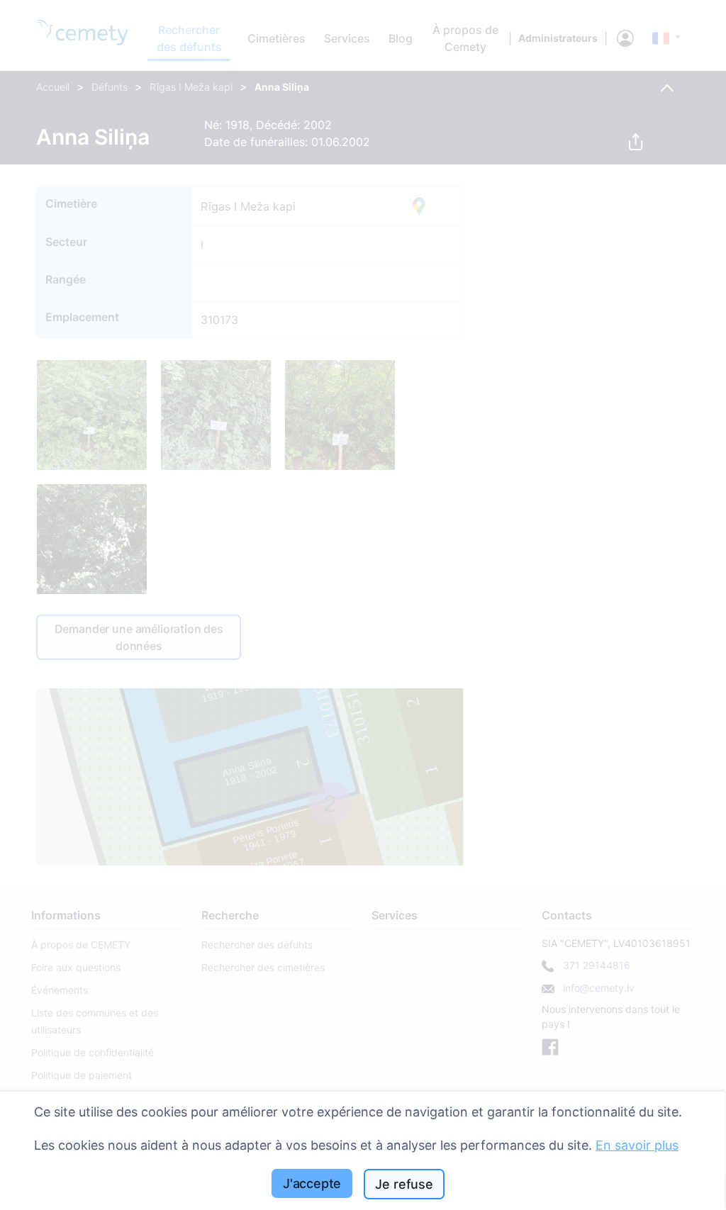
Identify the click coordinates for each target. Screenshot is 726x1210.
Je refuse (403, 1184)
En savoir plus (637, 1145)
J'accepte (312, 1183)
